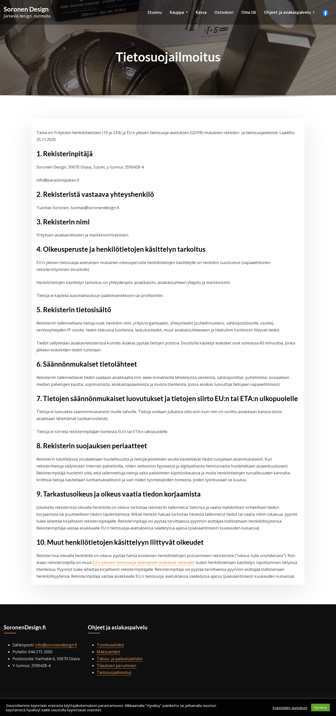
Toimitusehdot (110, 645)
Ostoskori (223, 12)
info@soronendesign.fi (56, 645)
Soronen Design (26, 9)
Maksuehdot (108, 651)
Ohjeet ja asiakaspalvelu (288, 12)
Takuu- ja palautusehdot (119, 658)
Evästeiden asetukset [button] (290, 707)
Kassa (201, 12)
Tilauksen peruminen (116, 665)
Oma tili (248, 12)
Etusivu (155, 12)
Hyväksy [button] (320, 707)
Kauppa (177, 12)
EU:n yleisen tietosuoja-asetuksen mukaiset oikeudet (143, 562)
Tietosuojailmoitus (114, 672)
